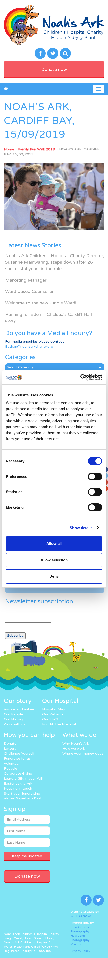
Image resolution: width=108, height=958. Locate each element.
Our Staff (50, 719)
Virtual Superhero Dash (23, 798)
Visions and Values (19, 709)
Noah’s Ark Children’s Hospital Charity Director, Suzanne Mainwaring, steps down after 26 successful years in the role (54, 262)
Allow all (54, 543)
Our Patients (53, 714)
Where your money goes (82, 753)
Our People (13, 714)
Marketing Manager (25, 280)
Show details (81, 528)
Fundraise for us (17, 758)
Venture (76, 944)
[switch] (95, 476)
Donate (10, 743)
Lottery (10, 748)
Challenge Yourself (19, 753)
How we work (73, 748)
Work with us (14, 724)
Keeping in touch (18, 788)
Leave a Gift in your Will (23, 778)
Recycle (10, 768)
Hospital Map (53, 709)
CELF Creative (81, 916)
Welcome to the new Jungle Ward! (40, 303)
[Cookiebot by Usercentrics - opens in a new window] (80, 377)
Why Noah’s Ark (75, 743)
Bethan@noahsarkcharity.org (29, 346)
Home (9, 149)
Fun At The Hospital (59, 724)
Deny (54, 576)
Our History (13, 719)
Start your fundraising (22, 793)
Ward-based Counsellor (29, 291)
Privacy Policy (80, 951)
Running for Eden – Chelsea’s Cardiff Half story (48, 317)
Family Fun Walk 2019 (36, 149)
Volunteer (12, 763)
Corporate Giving (18, 773)
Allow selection (54, 560)
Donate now (54, 69)
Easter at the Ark (18, 783)
